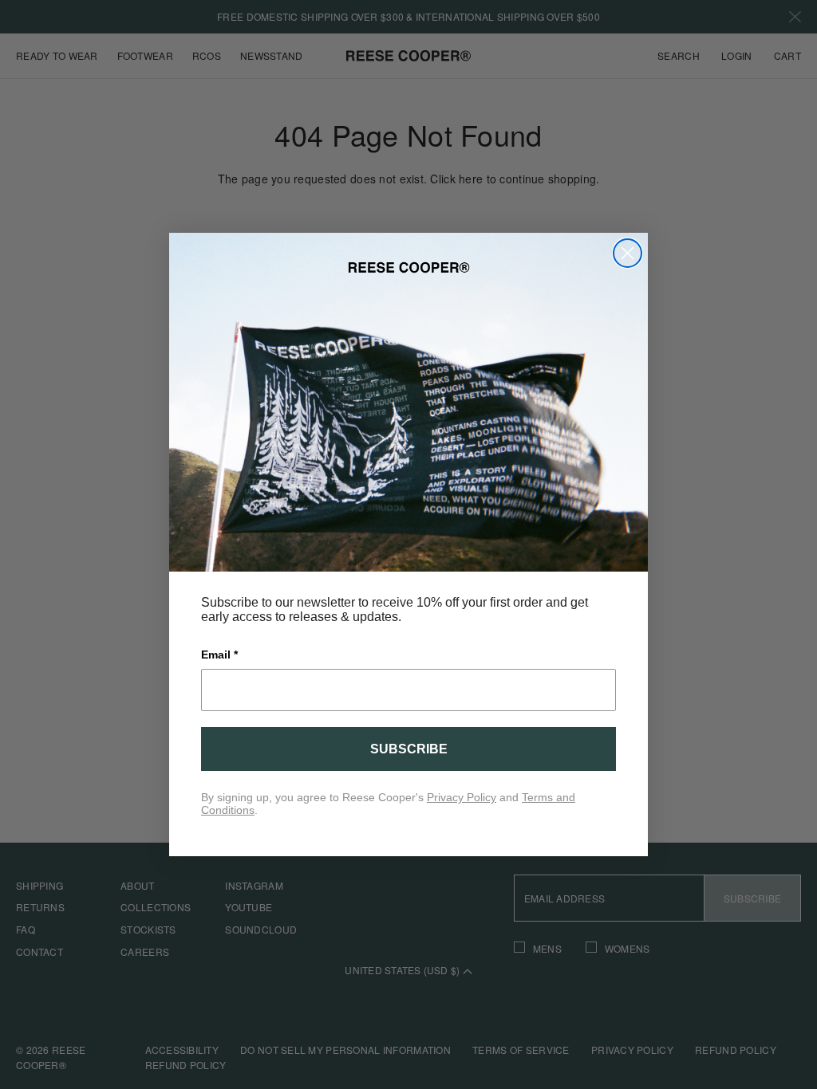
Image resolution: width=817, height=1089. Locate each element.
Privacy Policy (461, 797)
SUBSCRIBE (409, 749)
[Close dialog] (627, 253)
